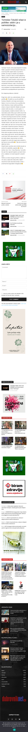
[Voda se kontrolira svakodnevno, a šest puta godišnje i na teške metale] (5, 612)
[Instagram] (12, 719)
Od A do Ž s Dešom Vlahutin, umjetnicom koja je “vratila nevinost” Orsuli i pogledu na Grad (18, 650)
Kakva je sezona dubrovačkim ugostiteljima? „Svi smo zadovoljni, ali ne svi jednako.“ (18, 630)
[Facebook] (2, 33)
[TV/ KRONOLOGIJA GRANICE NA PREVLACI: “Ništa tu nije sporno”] (21, 441)
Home (2, 13)
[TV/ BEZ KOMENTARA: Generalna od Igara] (7, 441)
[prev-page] (2, 238)
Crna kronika (4, 227)
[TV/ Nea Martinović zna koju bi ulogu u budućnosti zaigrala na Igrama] (7, 425)
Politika (6, 13)
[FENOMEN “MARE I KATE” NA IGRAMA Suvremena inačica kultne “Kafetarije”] (5, 217)
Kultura (3, 219)
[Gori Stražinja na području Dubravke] (5, 225)
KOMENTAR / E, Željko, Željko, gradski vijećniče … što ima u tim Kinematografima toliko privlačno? (7, 593)
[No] (26, 726)
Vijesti (3, 234)
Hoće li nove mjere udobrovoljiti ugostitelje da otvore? (21, 205)
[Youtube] (19, 719)
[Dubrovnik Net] (2, 29)
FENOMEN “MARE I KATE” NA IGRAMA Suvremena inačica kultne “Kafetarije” (17, 217)
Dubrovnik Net (7, 29)
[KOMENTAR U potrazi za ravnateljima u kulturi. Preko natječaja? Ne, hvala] (21, 585)
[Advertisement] (14, 365)
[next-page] (5, 238)
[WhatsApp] (13, 33)
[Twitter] (6, 33)
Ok (14, 729)
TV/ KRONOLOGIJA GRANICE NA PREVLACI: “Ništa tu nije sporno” (20, 448)
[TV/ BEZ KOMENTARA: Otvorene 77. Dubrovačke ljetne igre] (21, 425)
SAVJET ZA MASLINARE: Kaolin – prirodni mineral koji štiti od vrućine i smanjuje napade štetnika (18, 232)
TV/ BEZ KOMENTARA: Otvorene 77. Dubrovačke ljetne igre (20, 432)
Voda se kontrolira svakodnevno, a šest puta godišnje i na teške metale (18, 612)
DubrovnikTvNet (5, 428)
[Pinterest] (9, 33)
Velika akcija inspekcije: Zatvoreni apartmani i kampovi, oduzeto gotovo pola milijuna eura (13, 507)
